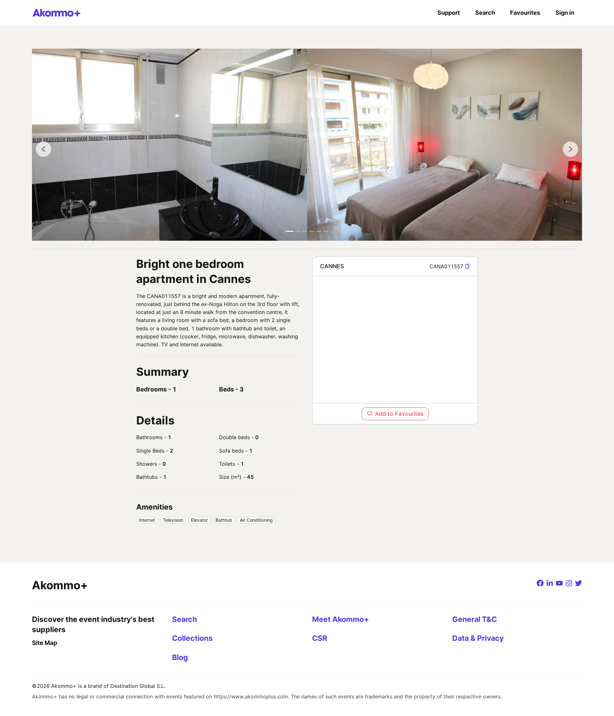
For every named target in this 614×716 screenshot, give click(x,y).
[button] (467, 266)
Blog (180, 657)
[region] (395, 340)
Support (448, 12)
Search (485, 12)
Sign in (564, 12)
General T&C (474, 619)
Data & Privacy (478, 638)
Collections (192, 638)
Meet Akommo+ (340, 619)
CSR (319, 638)
